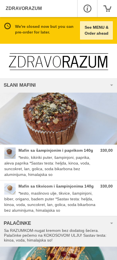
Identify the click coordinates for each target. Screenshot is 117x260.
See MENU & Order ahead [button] (96, 30)
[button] (87, 8)
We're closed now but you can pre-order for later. (44, 29)
